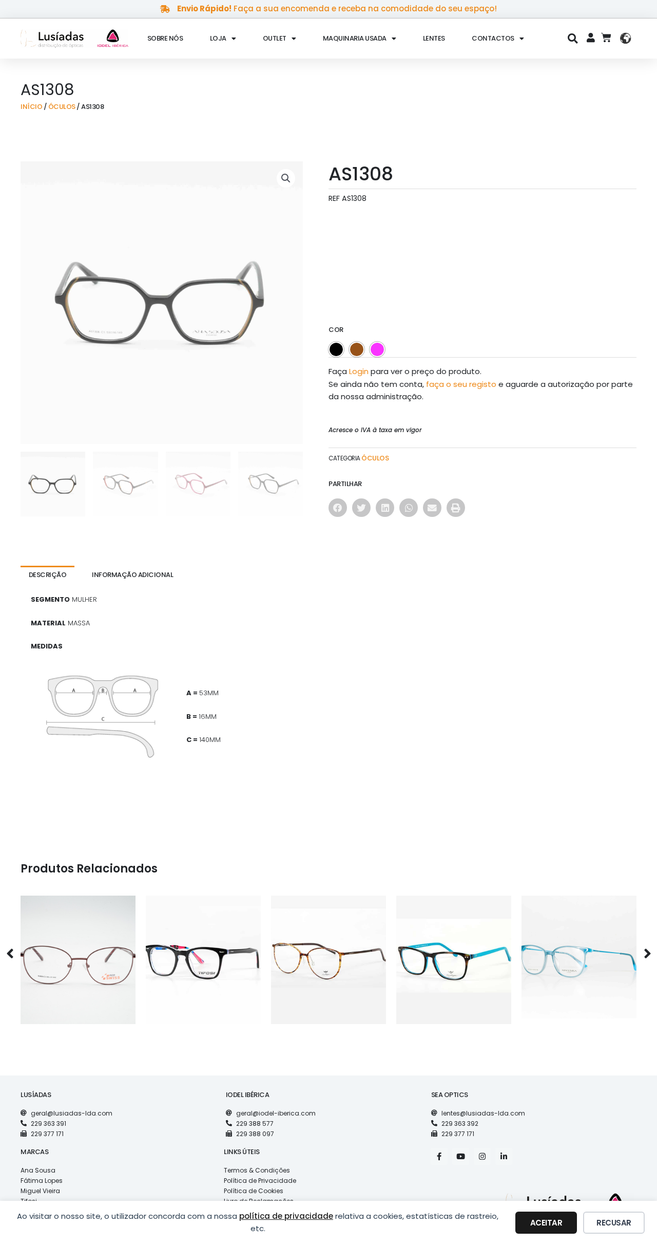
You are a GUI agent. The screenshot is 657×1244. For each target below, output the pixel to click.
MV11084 (328, 951)
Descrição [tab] (48, 575)
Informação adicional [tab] (132, 575)
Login (359, 371)
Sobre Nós (165, 38)
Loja (218, 38)
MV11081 (453, 951)
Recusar (613, 1222)
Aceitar (546, 1222)
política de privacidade (286, 1216)
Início (31, 107)
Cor (335, 330)
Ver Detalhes (78, 973)
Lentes (434, 38)
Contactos (493, 38)
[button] (573, 38)
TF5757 (203, 951)
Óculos (61, 107)
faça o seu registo (461, 384)
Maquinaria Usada (355, 38)
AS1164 (579, 951)
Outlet (274, 38)
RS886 (78, 951)
